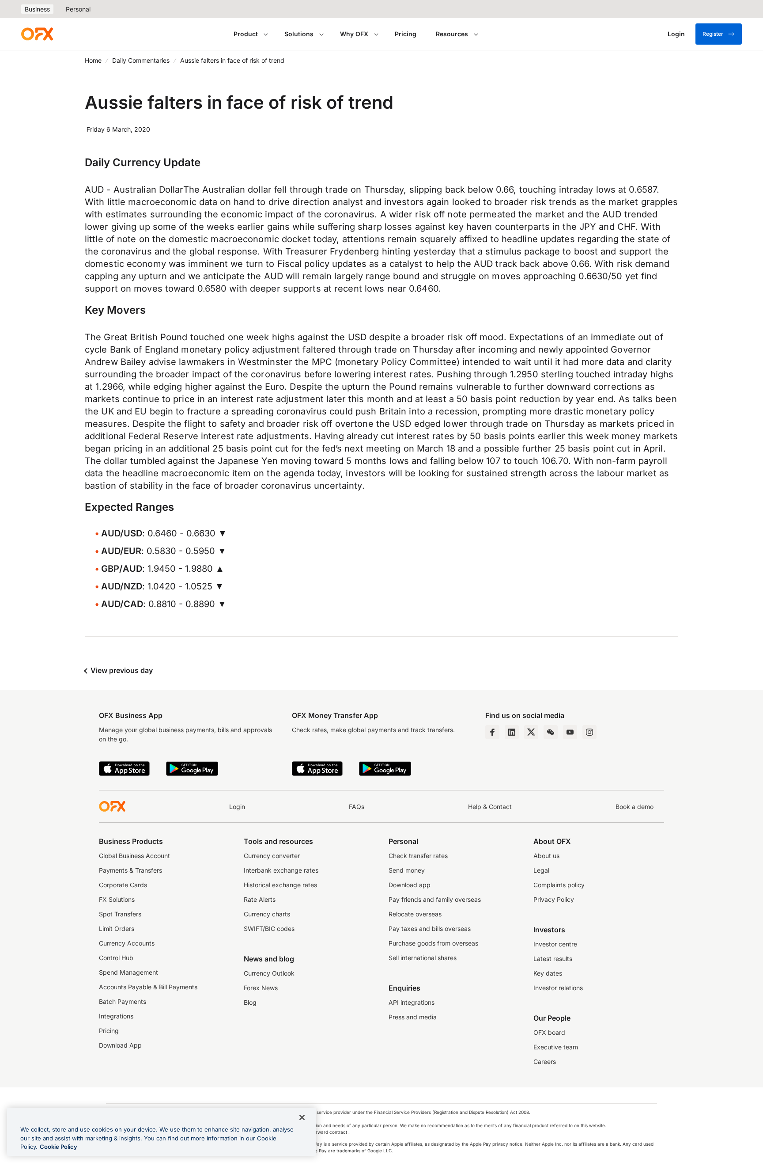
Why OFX (354, 34)
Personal (78, 9)
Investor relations (558, 987)
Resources (452, 34)
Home (93, 60)
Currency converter (272, 855)
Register (713, 33)
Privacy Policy (553, 899)
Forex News (261, 987)
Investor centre (555, 944)
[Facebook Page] (492, 732)
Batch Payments (122, 1001)
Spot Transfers (120, 914)
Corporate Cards (123, 885)
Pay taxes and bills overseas (430, 928)
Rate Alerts (260, 899)
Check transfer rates (418, 855)
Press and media (413, 1017)
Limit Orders (116, 928)
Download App (120, 1045)
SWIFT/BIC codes (269, 928)
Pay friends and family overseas (435, 899)
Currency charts (267, 914)
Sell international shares (423, 957)
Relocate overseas (415, 914)
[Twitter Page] (531, 732)
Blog (250, 1002)
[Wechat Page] (551, 732)
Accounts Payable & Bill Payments (148, 987)
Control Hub (116, 957)
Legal (541, 870)
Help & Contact (490, 806)
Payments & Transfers (130, 870)
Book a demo (634, 806)
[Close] (302, 1117)
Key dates (547, 973)
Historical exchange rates (280, 885)
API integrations (411, 1002)
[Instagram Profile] (589, 732)
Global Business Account (134, 855)
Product (246, 34)
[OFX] (37, 34)
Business (37, 9)
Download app (410, 885)
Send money (407, 870)
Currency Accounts (127, 943)
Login (237, 806)
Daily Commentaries (141, 60)
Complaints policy (559, 885)
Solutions (299, 34)
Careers (544, 1061)
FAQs (356, 806)
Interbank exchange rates (281, 870)
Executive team (555, 1047)
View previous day (121, 670)
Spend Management (128, 972)
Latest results (552, 958)
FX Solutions (117, 899)
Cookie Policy (58, 1146)
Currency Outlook (269, 973)
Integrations (116, 1016)
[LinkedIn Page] (512, 732)
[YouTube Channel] (570, 732)
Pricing (405, 34)
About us (546, 855)
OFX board (549, 1032)
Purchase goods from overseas (433, 943)
